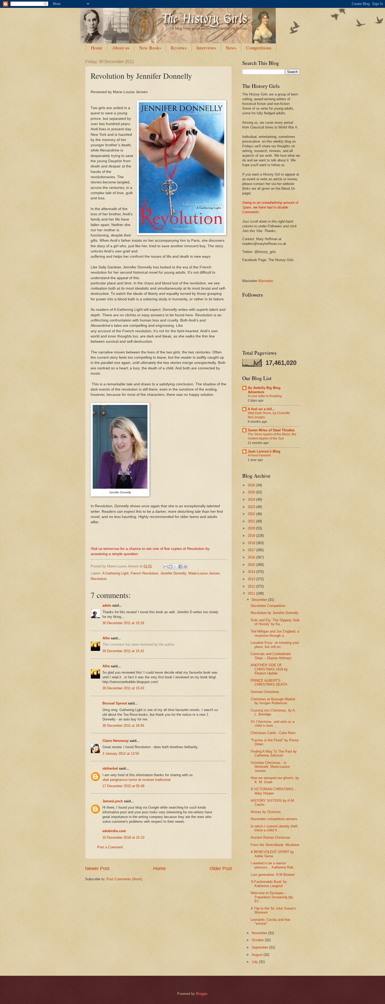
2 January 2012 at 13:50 (120, 753)
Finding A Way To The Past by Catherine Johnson (274, 753)
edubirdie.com (114, 831)
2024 (252, 499)
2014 (252, 572)
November (260, 933)
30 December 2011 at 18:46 (123, 725)
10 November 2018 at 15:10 (123, 837)
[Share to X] (175, 566)
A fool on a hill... (261, 409)
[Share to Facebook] (180, 566)
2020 (252, 528)
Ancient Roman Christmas (270, 837)
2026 (252, 485)
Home (96, 47)
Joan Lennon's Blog (264, 451)
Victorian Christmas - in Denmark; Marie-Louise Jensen (270, 767)
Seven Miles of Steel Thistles (271, 430)
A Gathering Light (115, 573)
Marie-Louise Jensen (204, 573)
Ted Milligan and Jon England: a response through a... (275, 633)
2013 (252, 579)
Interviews (206, 47)
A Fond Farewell (259, 455)
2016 (252, 557)
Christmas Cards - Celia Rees (273, 733)
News (231, 47)
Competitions (258, 47)
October (258, 940)
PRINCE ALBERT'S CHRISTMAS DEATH (269, 682)
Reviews (179, 47)
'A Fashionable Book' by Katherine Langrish (269, 884)
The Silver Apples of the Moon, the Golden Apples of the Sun (272, 436)
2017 (252, 550)
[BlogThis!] (170, 566)
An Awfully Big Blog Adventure (264, 390)
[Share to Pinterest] (185, 566)
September (260, 947)
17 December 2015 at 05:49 (123, 786)
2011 (252, 593)
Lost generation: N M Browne (273, 875)
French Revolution (144, 573)
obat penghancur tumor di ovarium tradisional (136, 780)
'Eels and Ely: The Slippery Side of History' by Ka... (275, 622)
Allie (106, 638)
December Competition (268, 606)
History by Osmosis (266, 812)
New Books (150, 47)
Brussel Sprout (114, 703)
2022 (252, 514)
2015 (252, 565)
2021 (252, 521)
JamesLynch (112, 801)
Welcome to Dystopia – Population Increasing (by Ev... (272, 897)
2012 (252, 586)
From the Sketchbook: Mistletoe (275, 845)
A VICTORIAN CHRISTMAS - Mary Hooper (273, 791)
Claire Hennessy (115, 741)
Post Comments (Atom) (124, 879)
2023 (252, 507)
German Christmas (265, 692)
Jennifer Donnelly (173, 573)
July (255, 962)
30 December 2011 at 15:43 (123, 688)
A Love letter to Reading (265, 396)
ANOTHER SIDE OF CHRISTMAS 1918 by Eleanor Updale (269, 669)
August (257, 955)
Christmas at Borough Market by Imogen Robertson (273, 701)
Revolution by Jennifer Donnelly (275, 613)
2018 (252, 543)
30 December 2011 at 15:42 (123, 651)
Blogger (201, 994)
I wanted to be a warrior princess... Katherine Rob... (273, 865)
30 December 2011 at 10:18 (123, 623)
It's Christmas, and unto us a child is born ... (272, 723)
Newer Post (97, 868)
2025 (252, 492)
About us (120, 47)
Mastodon (265, 281)
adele (106, 605)
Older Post (221, 868)
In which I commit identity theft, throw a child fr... (275, 828)
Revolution (99, 579)
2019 (252, 536)
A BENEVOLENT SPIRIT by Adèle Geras (272, 854)
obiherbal (110, 768)
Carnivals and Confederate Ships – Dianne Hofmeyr (271, 656)
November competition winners (274, 819)
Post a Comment (110, 847)
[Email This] (165, 566)
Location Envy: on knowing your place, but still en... (275, 644)
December (260, 600)
